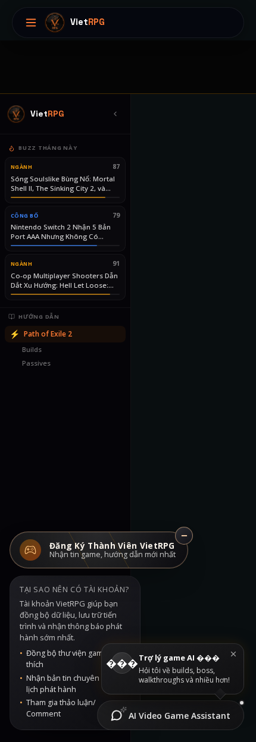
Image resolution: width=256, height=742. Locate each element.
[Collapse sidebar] (115, 114)
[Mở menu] (31, 22)
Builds (32, 349)
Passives (36, 363)
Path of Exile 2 (41, 333)
